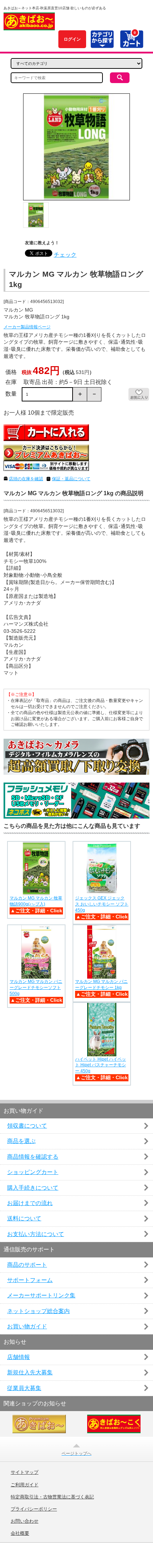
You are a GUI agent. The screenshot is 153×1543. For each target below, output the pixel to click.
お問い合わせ (24, 1521)
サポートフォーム (30, 1280)
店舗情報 (18, 1357)
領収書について (27, 1126)
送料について (24, 1218)
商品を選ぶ (21, 1141)
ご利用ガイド (24, 1484)
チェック (65, 255)
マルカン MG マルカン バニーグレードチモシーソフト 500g (36, 987)
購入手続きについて (32, 1188)
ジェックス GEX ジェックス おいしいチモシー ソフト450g (101, 904)
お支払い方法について (35, 1234)
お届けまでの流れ (30, 1203)
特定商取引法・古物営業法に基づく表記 (52, 1497)
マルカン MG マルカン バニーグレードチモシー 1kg (101, 984)
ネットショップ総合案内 (38, 1311)
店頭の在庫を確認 (26, 478)
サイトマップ (24, 1472)
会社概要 (20, 1533)
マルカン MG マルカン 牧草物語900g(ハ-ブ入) (36, 901)
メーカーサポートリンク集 (41, 1295)
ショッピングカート (32, 1172)
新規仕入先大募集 (30, 1372)
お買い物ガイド (27, 1326)
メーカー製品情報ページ (27, 326)
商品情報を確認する (32, 1157)
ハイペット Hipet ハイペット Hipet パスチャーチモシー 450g (100, 1065)
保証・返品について (71, 478)
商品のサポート (27, 1265)
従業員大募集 (24, 1388)
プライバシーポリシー (34, 1509)
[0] (131, 44)
